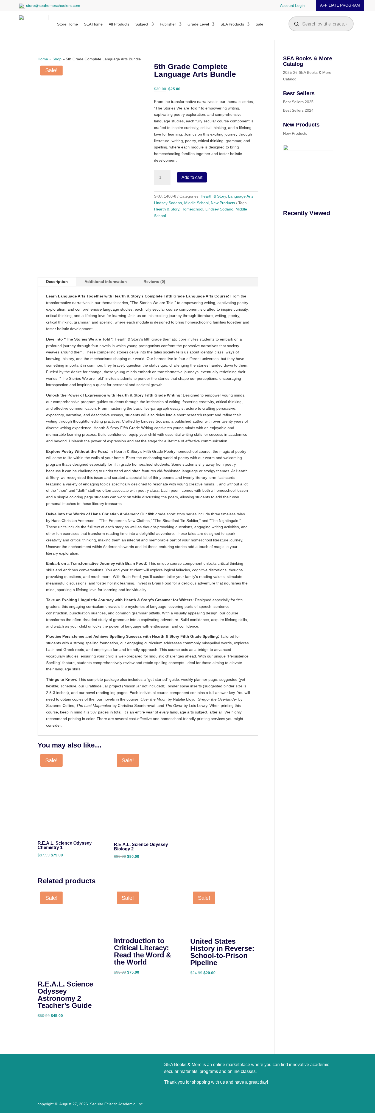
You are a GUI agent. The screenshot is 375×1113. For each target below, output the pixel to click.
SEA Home (93, 24)
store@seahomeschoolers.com (52, 5)
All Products (119, 24)
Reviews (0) (154, 281)
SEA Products (232, 24)
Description (57, 281)
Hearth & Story (213, 196)
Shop (56, 59)
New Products (223, 203)
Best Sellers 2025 (298, 102)
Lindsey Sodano (168, 203)
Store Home (67, 24)
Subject (141, 24)
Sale (259, 24)
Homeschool (192, 209)
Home (43, 59)
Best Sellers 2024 (298, 110)
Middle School (196, 203)
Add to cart (191, 177)
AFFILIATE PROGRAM (340, 5)
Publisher (168, 24)
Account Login (292, 5)
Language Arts (240, 196)
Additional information (106, 281)
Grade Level (198, 24)
